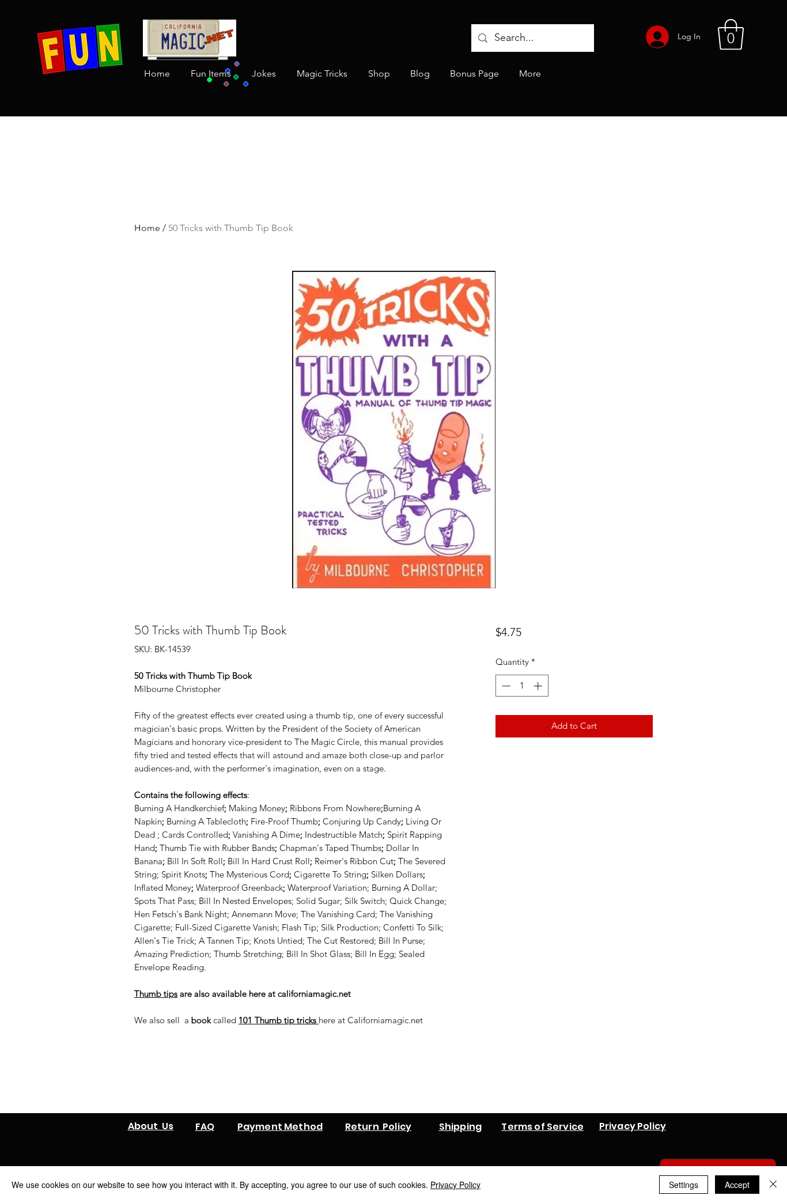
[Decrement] (505, 686)
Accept (737, 1184)
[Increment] (539, 686)
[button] (731, 34)
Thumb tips (155, 993)
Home (147, 227)
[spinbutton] (521, 686)
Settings (683, 1184)
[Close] (773, 1184)
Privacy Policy (455, 1184)
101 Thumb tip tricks (279, 1020)
